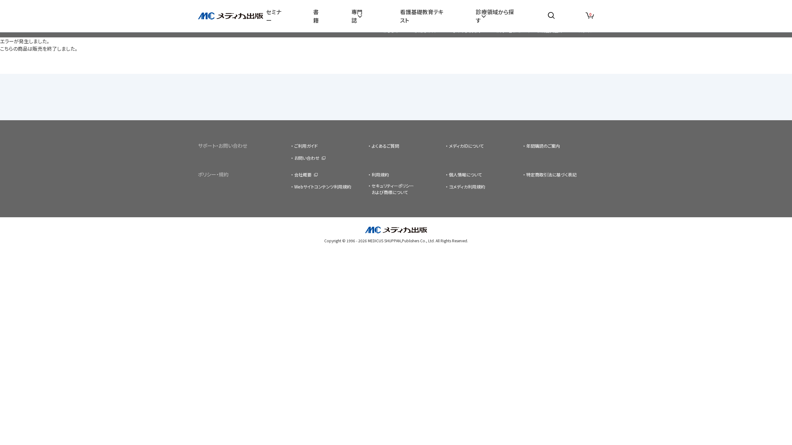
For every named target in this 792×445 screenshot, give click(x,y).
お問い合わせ (306, 158)
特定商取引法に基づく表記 (551, 175)
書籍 (316, 16)
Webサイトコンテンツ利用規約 (322, 187)
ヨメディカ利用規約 (467, 187)
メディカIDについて (466, 146)
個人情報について (465, 175)
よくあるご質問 (385, 146)
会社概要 (303, 175)
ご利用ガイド (306, 146)
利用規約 (380, 175)
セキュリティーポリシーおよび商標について (393, 189)
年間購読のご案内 (543, 146)
